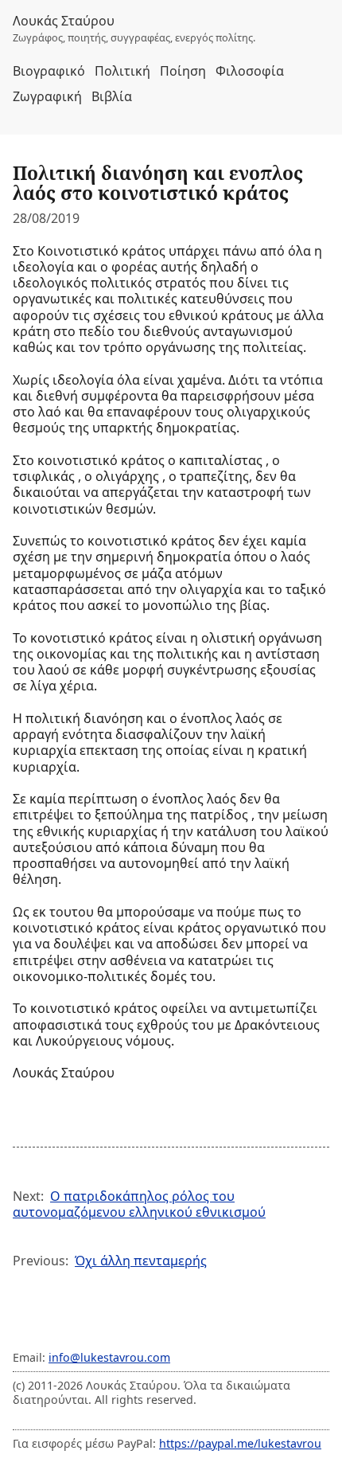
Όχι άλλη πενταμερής (141, 1260)
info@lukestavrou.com (109, 1357)
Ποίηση (183, 71)
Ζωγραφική (47, 96)
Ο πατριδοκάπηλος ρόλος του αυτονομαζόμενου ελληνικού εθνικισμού (139, 1204)
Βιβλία (111, 96)
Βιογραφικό (49, 71)
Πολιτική (122, 71)
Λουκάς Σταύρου (64, 20)
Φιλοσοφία (250, 71)
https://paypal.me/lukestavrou (240, 1443)
